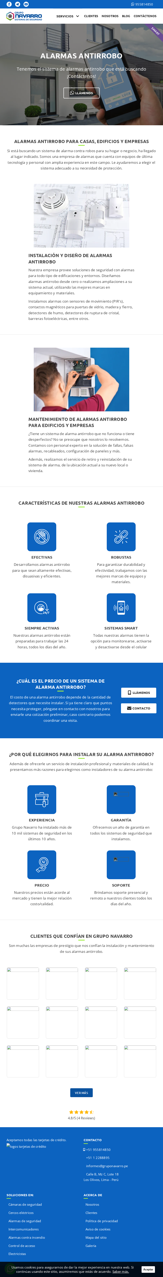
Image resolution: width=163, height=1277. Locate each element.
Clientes (91, 16)
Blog (126, 16)
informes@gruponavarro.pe (107, 1166)
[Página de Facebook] (9, 4)
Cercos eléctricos (21, 1213)
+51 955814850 (98, 1150)
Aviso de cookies (98, 1229)
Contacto (141, 708)
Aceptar (148, 1269)
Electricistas (17, 1254)
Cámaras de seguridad (25, 1204)
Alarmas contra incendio (26, 1237)
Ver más (81, 1093)
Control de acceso (21, 1246)
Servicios (64, 16)
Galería (91, 1246)
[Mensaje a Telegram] (17, 4)
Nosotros (110, 16)
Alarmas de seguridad (24, 1221)
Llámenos (84, 93)
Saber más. (120, 1271)
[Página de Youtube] (26, 4)
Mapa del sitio (96, 1237)
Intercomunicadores (23, 1229)
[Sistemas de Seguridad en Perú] (25, 16)
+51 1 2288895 (98, 1158)
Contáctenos (145, 16)
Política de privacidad (102, 1221)
